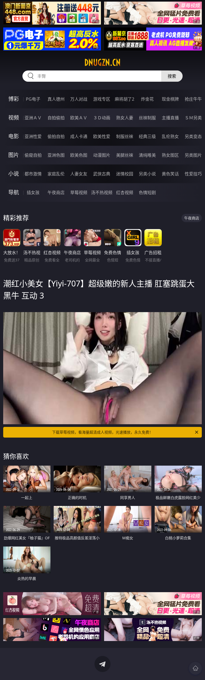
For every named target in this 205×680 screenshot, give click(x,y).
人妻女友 (78, 174)
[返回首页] (195, 668)
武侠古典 (101, 174)
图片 (13, 155)
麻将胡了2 (124, 99)
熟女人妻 (124, 118)
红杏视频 (124, 192)
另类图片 (193, 155)
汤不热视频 (101, 192)
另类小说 (147, 174)
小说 (13, 173)
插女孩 (33, 192)
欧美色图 (78, 155)
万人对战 (78, 99)
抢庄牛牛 (193, 99)
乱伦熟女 (170, 136)
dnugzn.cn (102, 62)
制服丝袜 (124, 136)
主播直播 (170, 118)
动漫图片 (101, 155)
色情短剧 (147, 192)
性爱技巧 (193, 174)
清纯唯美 (147, 155)
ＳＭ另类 (193, 118)
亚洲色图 (56, 155)
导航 (13, 192)
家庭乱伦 (56, 174)
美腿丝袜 (124, 155)
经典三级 (147, 136)
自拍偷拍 (56, 118)
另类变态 (193, 136)
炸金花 (147, 99)
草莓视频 (78, 192)
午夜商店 (56, 192)
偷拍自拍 (56, 136)
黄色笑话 (170, 174)
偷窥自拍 (33, 155)
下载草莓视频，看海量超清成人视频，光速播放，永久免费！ (102, 432)
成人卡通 (78, 136)
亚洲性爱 (33, 136)
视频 (13, 117)
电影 (13, 136)
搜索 (172, 76)
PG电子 (33, 99)
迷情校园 (124, 174)
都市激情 (33, 174)
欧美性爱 (101, 136)
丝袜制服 (147, 118)
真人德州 (56, 99)
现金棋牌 (170, 99)
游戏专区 (101, 99)
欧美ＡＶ (78, 118)
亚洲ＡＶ (33, 118)
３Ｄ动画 (101, 118)
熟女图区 (170, 155)
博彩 (13, 99)
